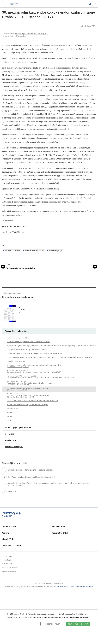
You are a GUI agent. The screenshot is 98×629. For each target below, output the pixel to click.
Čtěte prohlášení (61, 586)
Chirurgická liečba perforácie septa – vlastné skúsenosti (27, 349)
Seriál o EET (11, 420)
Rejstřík (10, 416)
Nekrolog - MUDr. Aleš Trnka (16, 361)
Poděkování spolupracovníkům (20, 268)
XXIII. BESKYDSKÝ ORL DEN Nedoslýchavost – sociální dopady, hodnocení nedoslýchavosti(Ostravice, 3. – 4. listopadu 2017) (29, 383)
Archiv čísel (9, 434)
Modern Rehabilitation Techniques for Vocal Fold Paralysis (27, 405)
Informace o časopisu (14, 447)
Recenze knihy (12, 409)
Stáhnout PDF (90, 26)
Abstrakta (10, 413)
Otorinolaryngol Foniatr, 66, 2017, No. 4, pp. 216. (31, 34)
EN (95, 3)
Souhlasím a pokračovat (78, 624)
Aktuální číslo (10, 440)
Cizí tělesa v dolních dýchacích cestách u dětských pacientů (28, 342)
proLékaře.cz (13, 4)
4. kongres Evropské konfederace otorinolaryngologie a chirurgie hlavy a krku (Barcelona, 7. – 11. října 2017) (34, 366)
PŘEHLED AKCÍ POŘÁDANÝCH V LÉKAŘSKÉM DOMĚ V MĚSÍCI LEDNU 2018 (32, 401)
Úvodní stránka (9, 526)
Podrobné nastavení (52, 624)
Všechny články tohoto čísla (16, 331)
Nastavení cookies (9, 572)
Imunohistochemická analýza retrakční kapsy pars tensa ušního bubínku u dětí (34, 353)
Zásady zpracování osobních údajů (81, 586)
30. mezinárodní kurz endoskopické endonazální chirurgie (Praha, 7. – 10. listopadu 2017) (27, 389)
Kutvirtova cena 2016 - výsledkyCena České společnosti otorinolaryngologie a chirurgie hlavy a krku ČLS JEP (34, 371)
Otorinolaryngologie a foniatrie (18, 427)
